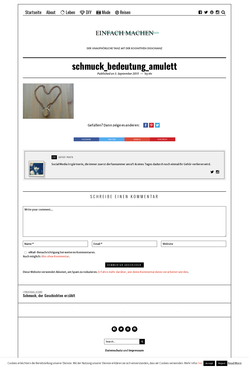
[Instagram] (217, 12)
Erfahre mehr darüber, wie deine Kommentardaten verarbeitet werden (143, 272)
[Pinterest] (212, 12)
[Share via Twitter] (157, 125)
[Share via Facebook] (145, 125)
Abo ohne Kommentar (55, 256)
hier (200, 363)
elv (150, 73)
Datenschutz (114, 350)
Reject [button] (221, 363)
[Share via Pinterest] (151, 125)
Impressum (136, 350)
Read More (235, 363)
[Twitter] (206, 12)
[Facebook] (200, 12)
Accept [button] (209, 363)
